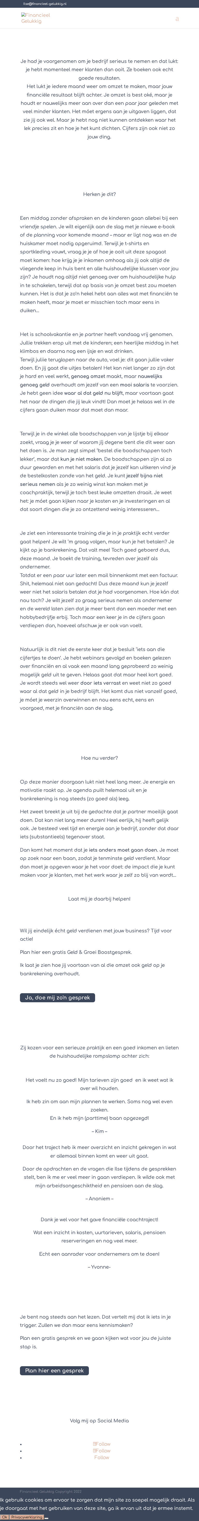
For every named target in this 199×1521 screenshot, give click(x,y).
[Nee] (46, 1518)
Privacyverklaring (26, 1517)
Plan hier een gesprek (54, 1371)
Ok (4, 1517)
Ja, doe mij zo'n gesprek (57, 998)
